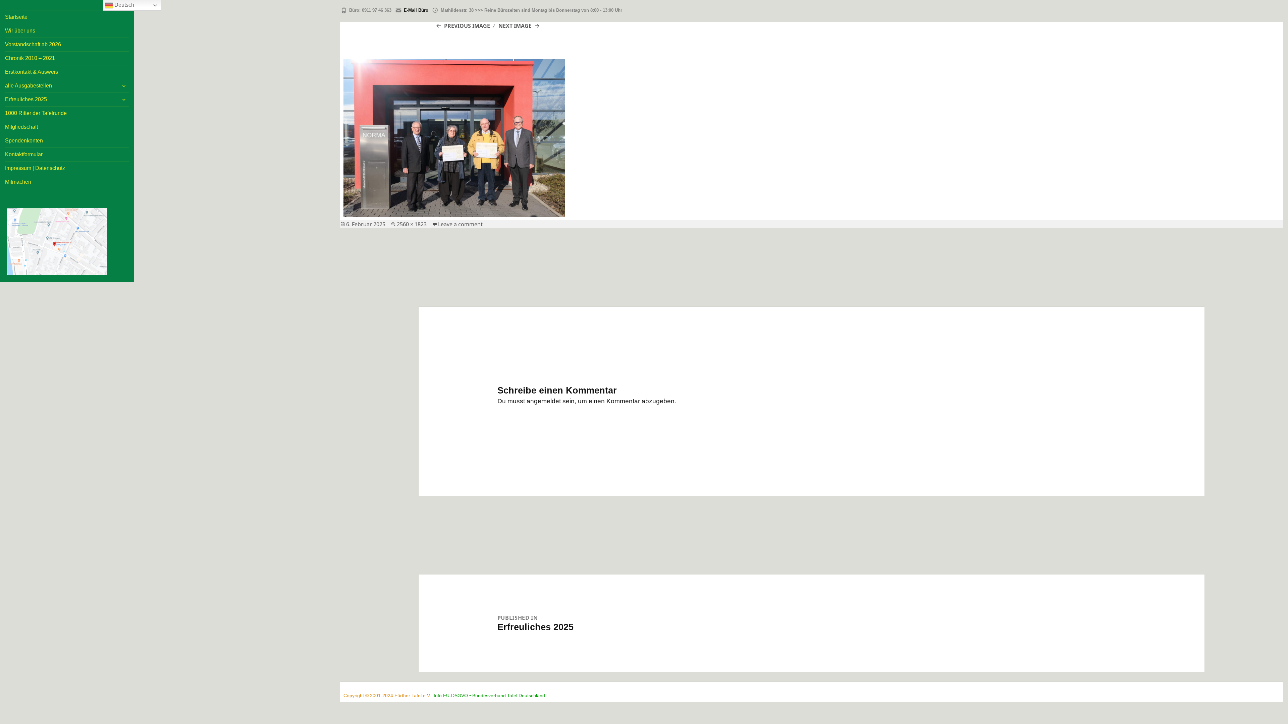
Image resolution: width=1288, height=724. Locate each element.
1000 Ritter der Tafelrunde (36, 113)
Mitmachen (18, 182)
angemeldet (544, 401)
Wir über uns (20, 31)
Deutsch (123, 5)
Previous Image (467, 25)
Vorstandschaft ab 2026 (33, 44)
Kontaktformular (24, 154)
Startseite (16, 17)
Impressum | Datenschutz (35, 168)
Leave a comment (460, 224)
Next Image (515, 25)
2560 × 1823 (412, 224)
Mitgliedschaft (21, 127)
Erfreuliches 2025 (26, 99)
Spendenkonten (24, 140)
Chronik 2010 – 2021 (30, 58)
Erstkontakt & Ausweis (31, 72)
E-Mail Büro (416, 10)
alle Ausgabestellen (28, 85)
